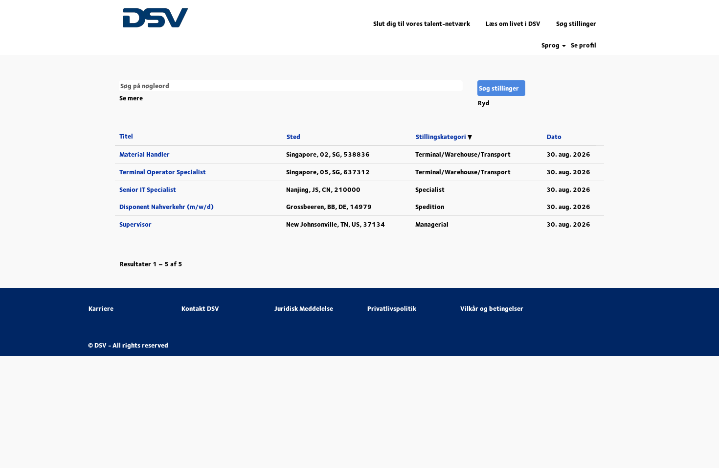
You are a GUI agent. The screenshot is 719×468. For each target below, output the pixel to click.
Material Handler (144, 154)
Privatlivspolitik (391, 308)
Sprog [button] (551, 45)
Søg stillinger (576, 23)
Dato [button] (554, 136)
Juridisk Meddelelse (303, 308)
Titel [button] (126, 136)
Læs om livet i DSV (513, 23)
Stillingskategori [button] (442, 136)
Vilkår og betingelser (491, 308)
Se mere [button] (131, 98)
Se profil (583, 45)
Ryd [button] (484, 103)
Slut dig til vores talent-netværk (421, 23)
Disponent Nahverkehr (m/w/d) (166, 206)
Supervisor (135, 224)
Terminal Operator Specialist (162, 172)
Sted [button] (293, 136)
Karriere (101, 308)
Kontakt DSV (200, 308)
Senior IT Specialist (147, 189)
